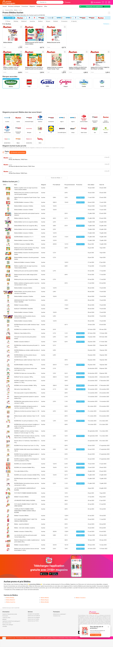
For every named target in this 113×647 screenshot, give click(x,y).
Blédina (15, 10)
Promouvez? (5, 615)
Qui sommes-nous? (6, 622)
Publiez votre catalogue (7, 624)
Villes (45, 6)
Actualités (4, 626)
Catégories (40, 6)
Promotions (25, 6)
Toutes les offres (9, 10)
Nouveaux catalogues (14, 6)
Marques (4, 619)
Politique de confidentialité (58, 637)
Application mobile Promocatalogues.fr (11, 621)
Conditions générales (47, 637)
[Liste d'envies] (109, 2)
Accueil (5, 6)
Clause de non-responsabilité (34, 637)
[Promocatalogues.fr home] (9, 2)
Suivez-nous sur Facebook (34, 615)
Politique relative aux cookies (71, 637)
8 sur (6, 24)
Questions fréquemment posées (9, 614)
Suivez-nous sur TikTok (33, 620)
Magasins (32, 6)
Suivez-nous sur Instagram (34, 617)
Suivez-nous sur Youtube (33, 619)
